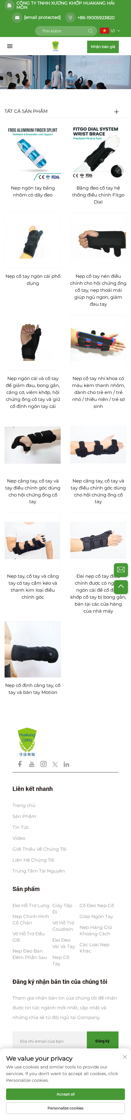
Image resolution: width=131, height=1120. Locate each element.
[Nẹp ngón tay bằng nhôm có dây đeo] (33, 152)
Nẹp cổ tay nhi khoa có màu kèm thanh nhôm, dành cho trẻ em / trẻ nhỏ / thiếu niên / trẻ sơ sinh (98, 392)
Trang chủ (23, 805)
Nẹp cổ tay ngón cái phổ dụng (32, 279)
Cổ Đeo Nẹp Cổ (97, 905)
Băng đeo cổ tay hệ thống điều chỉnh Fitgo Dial (98, 195)
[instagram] (44, 765)
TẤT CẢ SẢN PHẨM (26, 111)
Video (18, 838)
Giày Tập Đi (62, 909)
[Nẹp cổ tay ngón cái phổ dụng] (33, 240)
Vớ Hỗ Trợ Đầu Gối (28, 937)
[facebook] (20, 765)
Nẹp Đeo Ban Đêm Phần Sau (29, 954)
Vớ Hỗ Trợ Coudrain (63, 926)
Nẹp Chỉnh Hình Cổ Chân (30, 919)
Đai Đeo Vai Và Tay (63, 943)
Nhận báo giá (103, 46)
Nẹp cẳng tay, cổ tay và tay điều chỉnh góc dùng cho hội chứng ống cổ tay (32, 491)
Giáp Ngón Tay (96, 916)
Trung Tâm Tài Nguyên (38, 871)
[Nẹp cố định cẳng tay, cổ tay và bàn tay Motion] (33, 649)
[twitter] (55, 765)
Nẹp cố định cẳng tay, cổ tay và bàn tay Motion (32, 688)
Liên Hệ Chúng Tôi (33, 860)
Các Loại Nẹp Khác (94, 948)
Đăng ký (102, 1041)
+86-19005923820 (96, 17)
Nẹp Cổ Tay (60, 960)
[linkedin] (66, 765)
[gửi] (90, 31)
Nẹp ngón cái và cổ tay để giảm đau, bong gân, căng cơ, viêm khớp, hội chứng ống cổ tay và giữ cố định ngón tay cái (33, 392)
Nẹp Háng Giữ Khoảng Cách (96, 930)
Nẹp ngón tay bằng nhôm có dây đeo (33, 191)
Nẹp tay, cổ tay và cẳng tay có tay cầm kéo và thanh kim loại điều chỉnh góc (33, 586)
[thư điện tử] (121, 570)
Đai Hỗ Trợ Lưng (30, 905)
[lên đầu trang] (121, 587)
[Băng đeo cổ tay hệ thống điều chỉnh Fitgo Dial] (98, 152)
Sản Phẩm (24, 816)
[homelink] (55, 46)
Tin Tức (20, 827)
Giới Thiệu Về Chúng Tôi (39, 849)
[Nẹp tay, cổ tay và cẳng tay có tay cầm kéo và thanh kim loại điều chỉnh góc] (33, 540)
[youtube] (32, 765)
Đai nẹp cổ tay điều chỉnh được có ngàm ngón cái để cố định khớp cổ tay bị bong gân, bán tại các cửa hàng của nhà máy (98, 593)
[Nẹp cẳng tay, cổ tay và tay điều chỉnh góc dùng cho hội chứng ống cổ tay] (33, 444)
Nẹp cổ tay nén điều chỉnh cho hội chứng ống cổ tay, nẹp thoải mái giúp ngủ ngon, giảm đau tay (98, 290)
